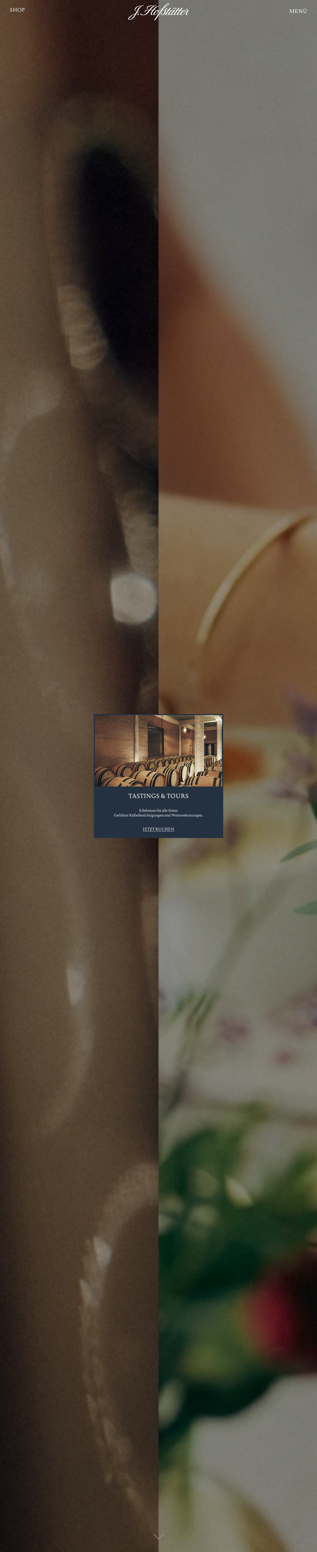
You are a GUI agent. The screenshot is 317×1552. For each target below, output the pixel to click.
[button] (298, 11)
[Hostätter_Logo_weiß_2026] (158, 12)
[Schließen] (219, 718)
